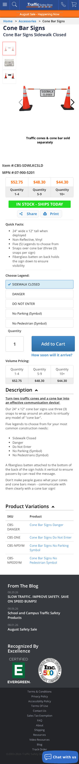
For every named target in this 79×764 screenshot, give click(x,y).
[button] (73, 102)
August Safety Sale (22, 629)
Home (8, 21)
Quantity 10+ (62, 192)
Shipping (39, 730)
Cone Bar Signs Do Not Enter (51, 537)
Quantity (14, 331)
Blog (39, 744)
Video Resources (39, 739)
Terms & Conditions (39, 691)
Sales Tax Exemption (39, 715)
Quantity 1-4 (16, 192)
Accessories (27, 21)
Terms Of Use (39, 706)
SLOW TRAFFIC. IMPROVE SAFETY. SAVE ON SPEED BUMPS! (38, 598)
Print (54, 213)
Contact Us (39, 711)
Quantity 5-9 (39, 192)
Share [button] (32, 213)
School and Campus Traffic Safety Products (34, 615)
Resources (39, 735)
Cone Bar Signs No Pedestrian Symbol (43, 560)
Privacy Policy (39, 696)
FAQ (39, 720)
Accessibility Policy (39, 701)
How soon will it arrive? (51, 355)
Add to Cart (53, 344)
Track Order (39, 749)
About (39, 725)
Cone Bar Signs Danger (46, 525)
